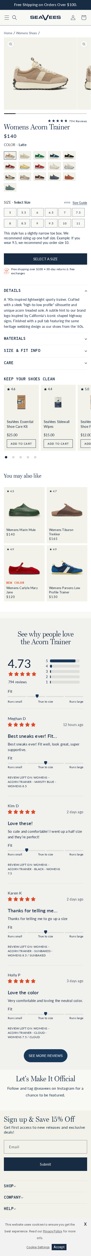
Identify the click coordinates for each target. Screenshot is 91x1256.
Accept (59, 1247)
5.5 (23, 212)
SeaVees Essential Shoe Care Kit (20, 424)
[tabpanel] (45, 544)
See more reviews (46, 1056)
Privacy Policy (52, 1231)
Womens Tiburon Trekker (61, 531)
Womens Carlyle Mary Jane (22, 589)
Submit (45, 1164)
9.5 (51, 223)
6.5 (51, 212)
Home (8, 33)
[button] (7, 17)
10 (65, 223)
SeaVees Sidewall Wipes (56, 424)
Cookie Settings (38, 1247)
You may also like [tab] (22, 475)
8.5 (23, 223)
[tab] (6, 457)
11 (78, 223)
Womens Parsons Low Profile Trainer (64, 589)
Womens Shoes (26, 33)
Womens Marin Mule (21, 529)
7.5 (78, 212)
